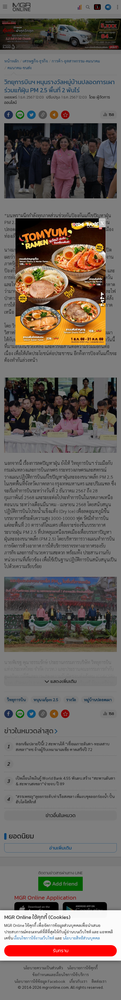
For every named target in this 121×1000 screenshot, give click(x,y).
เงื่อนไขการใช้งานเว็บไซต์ (34, 937)
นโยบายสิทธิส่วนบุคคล (81, 937)
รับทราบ (60, 950)
